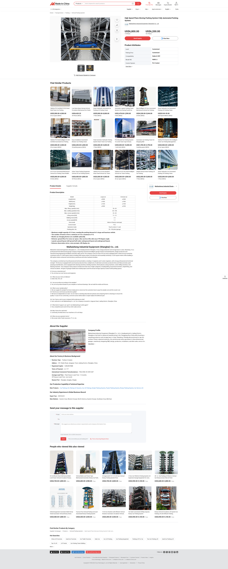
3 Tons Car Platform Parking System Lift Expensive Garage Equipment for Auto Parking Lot (139, 478)
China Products (86, 557)
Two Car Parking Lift (152, 539)
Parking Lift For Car (137, 539)
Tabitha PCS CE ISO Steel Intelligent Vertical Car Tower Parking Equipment (124, 173)
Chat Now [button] (166, 38)
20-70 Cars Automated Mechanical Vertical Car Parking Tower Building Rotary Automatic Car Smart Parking (60, 173)
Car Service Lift (138, 388)
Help (146, 9)
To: (59, 419)
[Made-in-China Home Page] (59, 4)
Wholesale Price (124, 557)
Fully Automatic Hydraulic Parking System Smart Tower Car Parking (102, 141)
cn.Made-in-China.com (130, 559)
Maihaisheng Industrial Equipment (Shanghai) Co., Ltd (144, 23)
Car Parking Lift (64, 388)
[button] (133, 3)
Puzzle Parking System (113, 388)
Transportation (59, 13)
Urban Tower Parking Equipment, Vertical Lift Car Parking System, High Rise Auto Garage (81, 173)
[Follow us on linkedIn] (177, 552)
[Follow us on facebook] (164, 552)
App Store (54, 552)
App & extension (156, 9)
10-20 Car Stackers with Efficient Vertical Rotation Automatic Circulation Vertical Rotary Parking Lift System (113, 513)
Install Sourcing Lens (94, 552)
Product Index (144, 557)
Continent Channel (134, 557)
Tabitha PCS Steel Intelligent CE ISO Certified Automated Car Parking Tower (60, 141)
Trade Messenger (78, 552)
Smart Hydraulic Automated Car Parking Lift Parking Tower (102, 109)
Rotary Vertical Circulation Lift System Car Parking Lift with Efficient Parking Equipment (166, 513)
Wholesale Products (114, 557)
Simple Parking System (98, 388)
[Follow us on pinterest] (175, 552)
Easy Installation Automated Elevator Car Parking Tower (80, 141)
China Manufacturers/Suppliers (99, 557)
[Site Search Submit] (138, 3)
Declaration (132, 563)
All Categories (56, 9)
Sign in (176, 5)
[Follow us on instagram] (169, 552)
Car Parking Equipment (122, 539)
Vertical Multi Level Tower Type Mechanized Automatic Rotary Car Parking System (88, 478)
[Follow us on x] (167, 552)
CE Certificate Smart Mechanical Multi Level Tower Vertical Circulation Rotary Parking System (60, 478)
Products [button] (78, 4)
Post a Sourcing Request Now (99, 439)
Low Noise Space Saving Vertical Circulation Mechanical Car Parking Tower (81, 109)
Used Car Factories (71, 539)
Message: (57, 424)
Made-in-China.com (106, 559)
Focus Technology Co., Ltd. (101, 563)
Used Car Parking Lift (168, 539)
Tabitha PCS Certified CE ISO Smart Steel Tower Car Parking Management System (60, 109)
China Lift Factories (56, 539)
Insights (151, 557)
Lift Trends (64, 543)
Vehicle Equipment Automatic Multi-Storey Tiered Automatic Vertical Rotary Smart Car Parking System (61, 513)
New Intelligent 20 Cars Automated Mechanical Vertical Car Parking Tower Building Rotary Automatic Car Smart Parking (146, 109)
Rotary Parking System (127, 388)
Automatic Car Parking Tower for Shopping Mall (145, 141)
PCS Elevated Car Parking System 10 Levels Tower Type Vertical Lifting (124, 141)
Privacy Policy (141, 563)
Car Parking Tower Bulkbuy (78, 543)
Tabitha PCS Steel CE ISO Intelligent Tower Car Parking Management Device (167, 141)
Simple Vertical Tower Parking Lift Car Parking (145, 172)
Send (63, 439)
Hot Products (78, 557)
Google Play (65, 552)
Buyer (137, 9)
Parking (67, 13)
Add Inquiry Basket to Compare (85, 75)
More (51, 546)
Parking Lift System (75, 388)
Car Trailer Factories (85, 539)
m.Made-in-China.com (118, 559)
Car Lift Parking (86, 388)
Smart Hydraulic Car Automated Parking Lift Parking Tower (167, 109)
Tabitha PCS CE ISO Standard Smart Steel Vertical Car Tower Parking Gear (101, 173)
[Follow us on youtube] (172, 552)
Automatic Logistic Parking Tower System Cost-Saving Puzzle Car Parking (124, 109)
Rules (176, 9)
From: (58, 414)
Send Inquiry (138, 38)
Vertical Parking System (78, 13)
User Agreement (124, 563)
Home (51, 13)
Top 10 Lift (54, 543)
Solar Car (97, 539)
